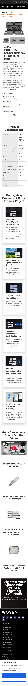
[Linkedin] (23, 617)
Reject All (14, 683)
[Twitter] (7, 617)
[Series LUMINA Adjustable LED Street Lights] (14, 481)
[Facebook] (3, 617)
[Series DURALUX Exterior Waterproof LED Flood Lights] (14, 550)
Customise (14, 679)
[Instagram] (15, 617)
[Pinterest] (19, 617)
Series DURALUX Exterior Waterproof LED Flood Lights (14, 568)
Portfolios (10, 12)
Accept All (14, 675)
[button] (4, 28)
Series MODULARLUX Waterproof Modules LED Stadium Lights (14, 532)
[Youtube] (11, 617)
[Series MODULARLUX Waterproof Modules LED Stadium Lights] (14, 515)
